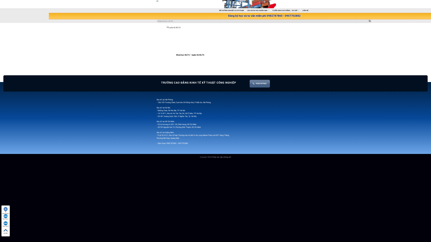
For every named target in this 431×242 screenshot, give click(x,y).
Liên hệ (305, 10)
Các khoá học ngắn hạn (257, 10)
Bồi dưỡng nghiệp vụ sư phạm (231, 10)
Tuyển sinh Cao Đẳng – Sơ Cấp (284, 10)
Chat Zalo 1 (5, 219)
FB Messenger (5, 212)
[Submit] (370, 21)
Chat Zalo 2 (5, 226)
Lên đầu (5, 233)
